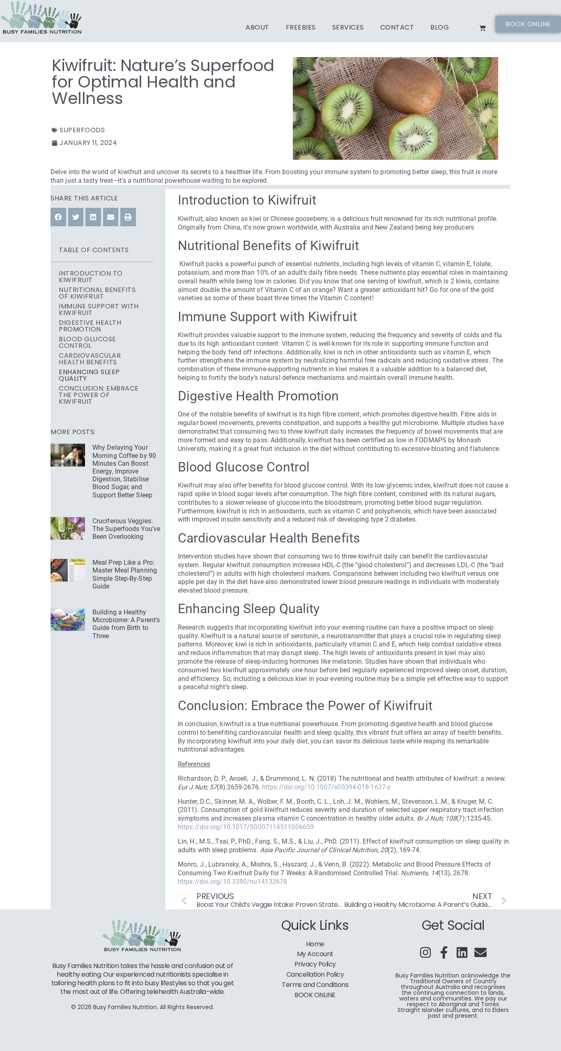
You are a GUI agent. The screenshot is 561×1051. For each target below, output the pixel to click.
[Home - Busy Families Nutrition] (42, 18)
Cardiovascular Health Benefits (90, 359)
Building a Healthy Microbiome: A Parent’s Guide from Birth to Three (126, 624)
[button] (58, 217)
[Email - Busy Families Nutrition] (480, 952)
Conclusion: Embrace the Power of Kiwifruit (99, 395)
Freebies (301, 27)
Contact (397, 27)
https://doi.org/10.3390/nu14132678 (232, 881)
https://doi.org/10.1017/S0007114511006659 (246, 827)
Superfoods (82, 130)
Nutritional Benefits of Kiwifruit (97, 293)
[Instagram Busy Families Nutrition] (425, 952)
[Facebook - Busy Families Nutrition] (444, 952)
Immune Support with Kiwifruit (99, 309)
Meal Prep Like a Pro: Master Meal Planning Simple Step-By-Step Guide (124, 574)
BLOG (439, 27)
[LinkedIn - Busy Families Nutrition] (462, 952)
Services (348, 27)
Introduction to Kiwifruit (91, 276)
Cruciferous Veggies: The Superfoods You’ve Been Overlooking (126, 528)
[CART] (482, 28)
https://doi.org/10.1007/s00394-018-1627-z (326, 787)
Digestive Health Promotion (90, 326)
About (257, 27)
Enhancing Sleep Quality (89, 375)
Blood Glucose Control (87, 342)
